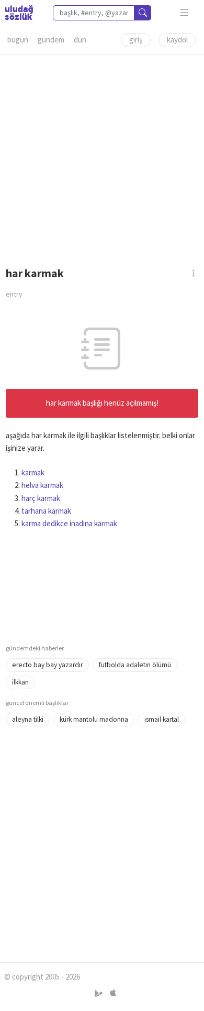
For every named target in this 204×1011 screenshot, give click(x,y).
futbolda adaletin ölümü (135, 664)
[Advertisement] (102, 157)
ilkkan (20, 682)
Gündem (51, 40)
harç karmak (40, 498)
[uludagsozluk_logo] (18, 12)
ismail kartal (161, 719)
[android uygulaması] (100, 993)
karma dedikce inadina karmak (69, 523)
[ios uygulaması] (113, 993)
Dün (80, 40)
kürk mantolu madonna (94, 719)
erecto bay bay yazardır (47, 664)
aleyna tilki (27, 719)
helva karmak (42, 485)
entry (14, 294)
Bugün (17, 40)
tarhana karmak (46, 511)
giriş (135, 40)
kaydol (177, 40)
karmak (32, 472)
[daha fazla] (184, 13)
